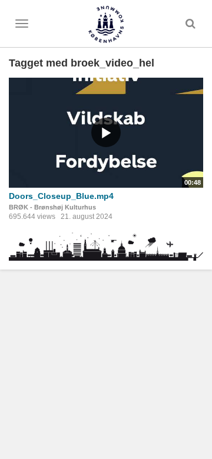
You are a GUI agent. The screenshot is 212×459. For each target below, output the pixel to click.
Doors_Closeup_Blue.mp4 (61, 196)
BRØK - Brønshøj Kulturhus (52, 207)
